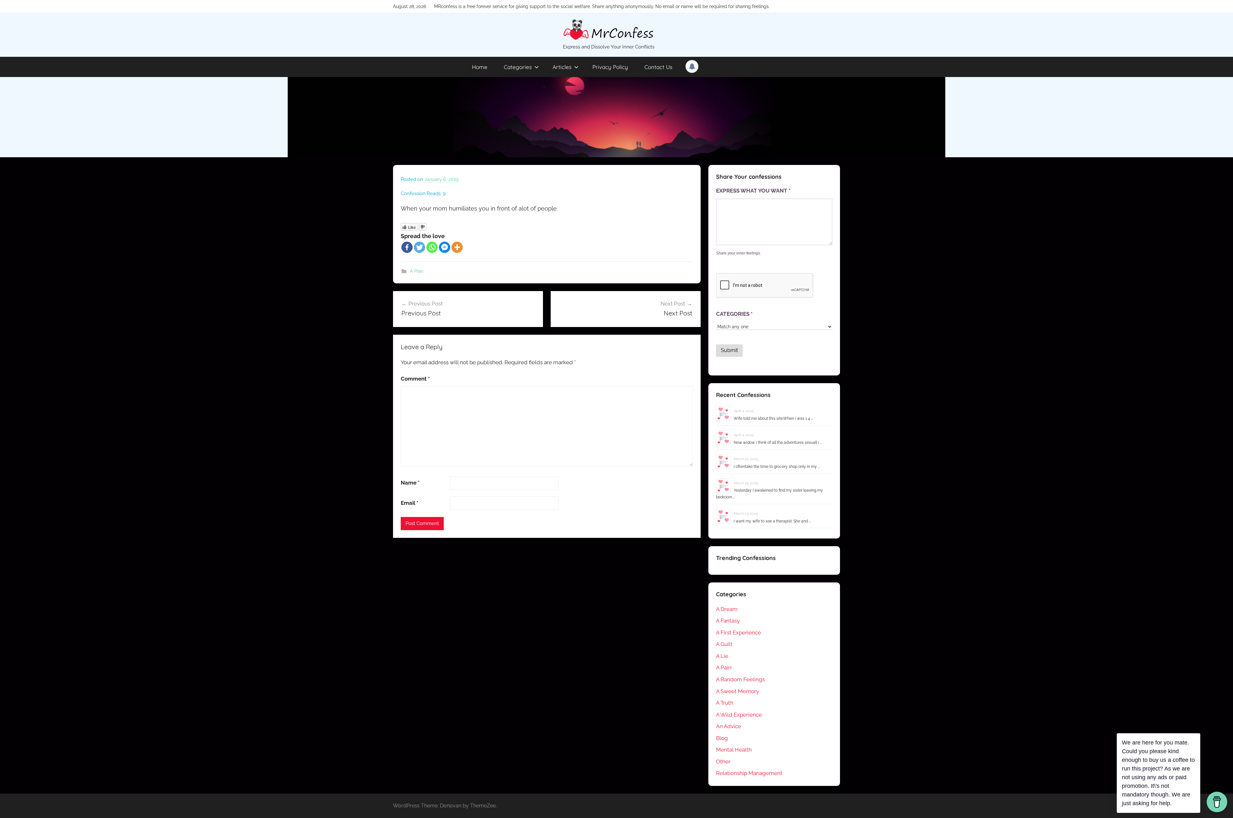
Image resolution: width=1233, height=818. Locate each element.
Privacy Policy (610, 67)
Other (723, 761)
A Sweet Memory (737, 691)
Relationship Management (749, 773)
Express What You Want (753, 190)
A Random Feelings (740, 679)
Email (409, 503)
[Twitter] (419, 247)
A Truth (724, 703)
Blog (722, 738)
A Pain (417, 271)
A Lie (722, 656)
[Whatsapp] (432, 247)
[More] (457, 247)
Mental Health (734, 749)
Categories (518, 67)
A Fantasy (728, 620)
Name (410, 482)
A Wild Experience (739, 714)
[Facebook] (407, 247)
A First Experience (738, 632)
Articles (562, 67)
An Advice (728, 726)
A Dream (727, 609)
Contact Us (658, 67)
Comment (415, 378)
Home (479, 67)
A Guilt (724, 644)
